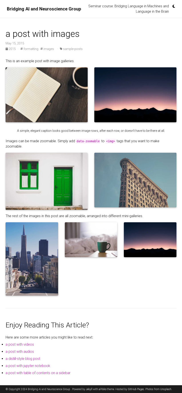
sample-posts (72, 49)
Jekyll (89, 389)
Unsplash (165, 389)
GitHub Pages (136, 389)
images (48, 49)
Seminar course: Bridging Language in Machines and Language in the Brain (128, 9)
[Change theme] (172, 5)
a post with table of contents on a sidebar (38, 373)
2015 (12, 49)
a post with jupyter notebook (28, 366)
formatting (30, 49)
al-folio (102, 389)
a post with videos (20, 344)
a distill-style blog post (23, 359)
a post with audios (20, 351)
